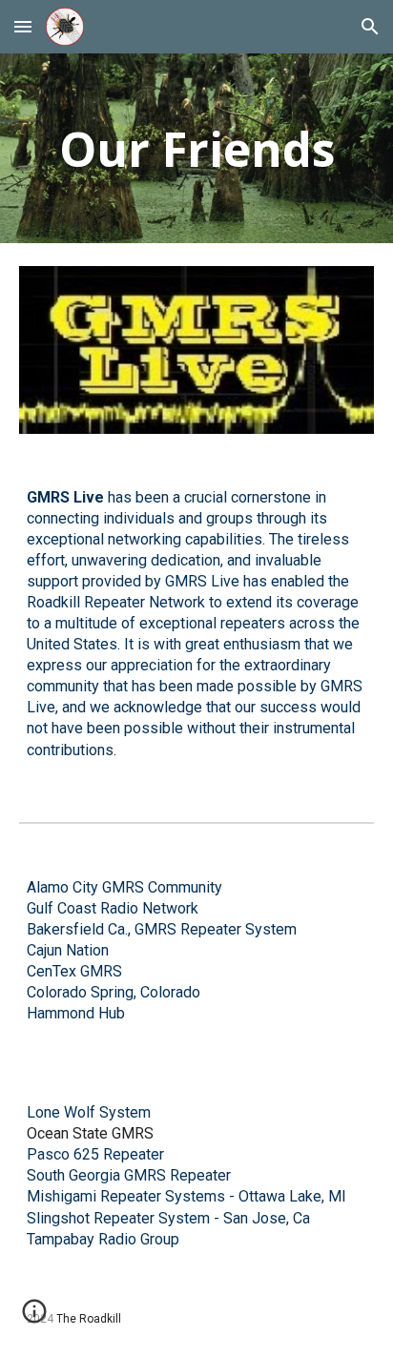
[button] (23, 26)
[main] (196, 148)
